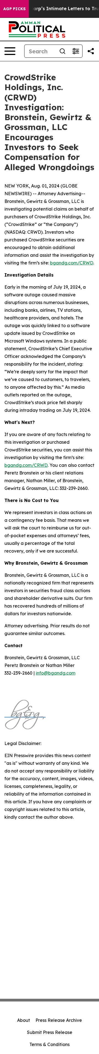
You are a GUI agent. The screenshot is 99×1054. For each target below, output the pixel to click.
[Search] (62, 51)
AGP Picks (14, 8)
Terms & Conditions (49, 1044)
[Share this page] (91, 51)
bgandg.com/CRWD (71, 263)
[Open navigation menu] (9, 51)
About (23, 1020)
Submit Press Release (49, 1032)
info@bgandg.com (55, 673)
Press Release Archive (58, 1020)
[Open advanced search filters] (75, 51)
